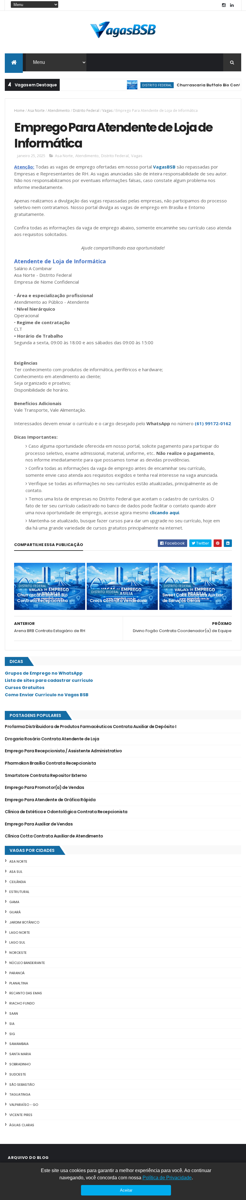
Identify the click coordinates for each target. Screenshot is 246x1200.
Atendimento (59, 110)
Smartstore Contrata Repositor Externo (46, 775)
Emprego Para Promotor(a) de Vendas (44, 787)
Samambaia (18, 1043)
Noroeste (18, 952)
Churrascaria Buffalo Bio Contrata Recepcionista (42, 598)
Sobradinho (20, 1064)
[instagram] (223, 5)
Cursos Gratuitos (24, 688)
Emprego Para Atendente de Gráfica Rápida (50, 800)
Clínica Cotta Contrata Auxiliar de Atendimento (54, 836)
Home (19, 110)
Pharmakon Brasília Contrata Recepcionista (50, 763)
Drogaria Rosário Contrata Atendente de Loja (52, 739)
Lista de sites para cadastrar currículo (49, 680)
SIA (11, 1023)
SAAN (13, 1013)
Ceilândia (17, 881)
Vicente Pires (20, 1114)
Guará (15, 912)
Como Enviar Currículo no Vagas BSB (46, 695)
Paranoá (17, 973)
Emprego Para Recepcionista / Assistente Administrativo (63, 751)
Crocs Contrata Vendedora (118, 601)
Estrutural (19, 891)
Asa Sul (15, 871)
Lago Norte (19, 932)
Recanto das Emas (25, 993)
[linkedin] (232, 5)
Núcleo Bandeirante (27, 962)
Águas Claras (21, 1125)
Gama (14, 902)
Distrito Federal (146, 85)
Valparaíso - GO (23, 1104)
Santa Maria (20, 1054)
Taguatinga (19, 1094)
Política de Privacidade (167, 1177)
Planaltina (18, 983)
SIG (12, 1033)
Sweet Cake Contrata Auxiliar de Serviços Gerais (192, 598)
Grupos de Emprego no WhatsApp (43, 673)
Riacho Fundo (21, 1003)
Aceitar (126, 1190)
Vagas (107, 110)
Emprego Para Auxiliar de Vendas (39, 824)
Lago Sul (17, 942)
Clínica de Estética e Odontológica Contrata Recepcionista (66, 812)
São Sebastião (21, 1084)
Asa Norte (36, 110)
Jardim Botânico (24, 922)
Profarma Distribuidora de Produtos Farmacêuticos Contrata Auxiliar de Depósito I (90, 727)
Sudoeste (17, 1074)
